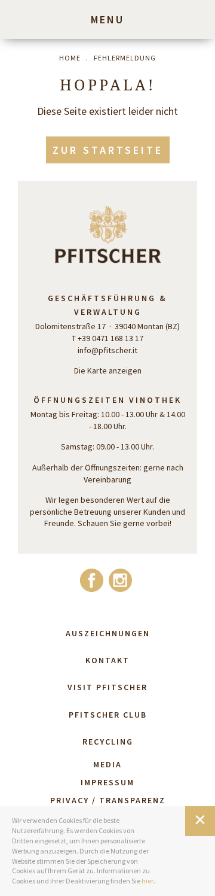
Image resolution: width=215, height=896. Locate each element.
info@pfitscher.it (107, 350)
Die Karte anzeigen (108, 370)
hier (147, 880)
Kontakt (107, 660)
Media (107, 764)
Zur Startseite (108, 150)
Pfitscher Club (108, 714)
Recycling (107, 741)
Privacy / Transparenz (107, 800)
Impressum (107, 782)
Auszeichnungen (108, 633)
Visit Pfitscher (107, 687)
